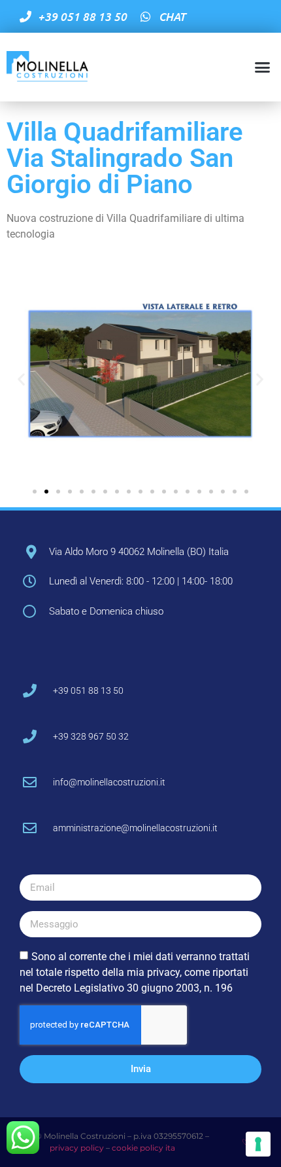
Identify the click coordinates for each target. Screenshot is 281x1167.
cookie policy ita (142, 1148)
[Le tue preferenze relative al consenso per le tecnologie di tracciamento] (258, 1144)
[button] (262, 67)
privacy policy (77, 1148)
